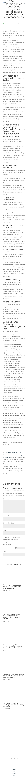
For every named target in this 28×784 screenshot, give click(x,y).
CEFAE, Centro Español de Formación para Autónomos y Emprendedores (12, 455)
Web (4, 530)
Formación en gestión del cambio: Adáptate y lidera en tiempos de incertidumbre (13, 646)
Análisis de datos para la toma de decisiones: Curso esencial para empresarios (13, 675)
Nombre (6, 516)
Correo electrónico (9, 523)
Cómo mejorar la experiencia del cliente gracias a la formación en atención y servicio (13, 616)
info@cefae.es (14, 760)
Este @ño (6, 551)
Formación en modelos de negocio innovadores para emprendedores (12, 586)
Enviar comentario (20, 547)
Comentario (7, 499)
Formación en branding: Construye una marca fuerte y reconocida (13, 704)
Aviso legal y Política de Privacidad (14, 765)
